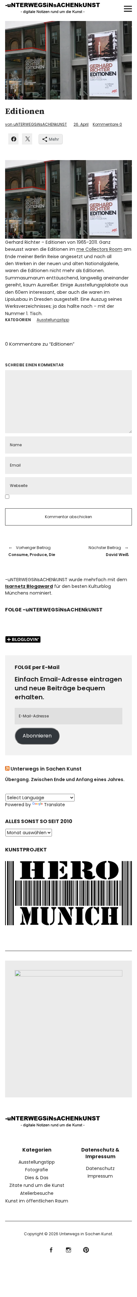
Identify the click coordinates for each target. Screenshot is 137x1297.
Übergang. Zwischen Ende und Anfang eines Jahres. (65, 779)
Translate (54, 804)
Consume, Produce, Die (31, 551)
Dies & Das (36, 1177)
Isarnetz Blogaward (29, 586)
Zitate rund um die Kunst (36, 1185)
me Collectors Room (99, 249)
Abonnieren (37, 735)
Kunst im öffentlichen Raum (36, 1201)
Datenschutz (100, 1168)
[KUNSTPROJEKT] (68, 927)
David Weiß (102, 551)
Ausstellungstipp (53, 319)
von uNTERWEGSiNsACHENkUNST (36, 124)
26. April (81, 124)
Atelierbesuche (37, 1193)
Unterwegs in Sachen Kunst (46, 768)
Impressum (100, 1176)
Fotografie (36, 1170)
